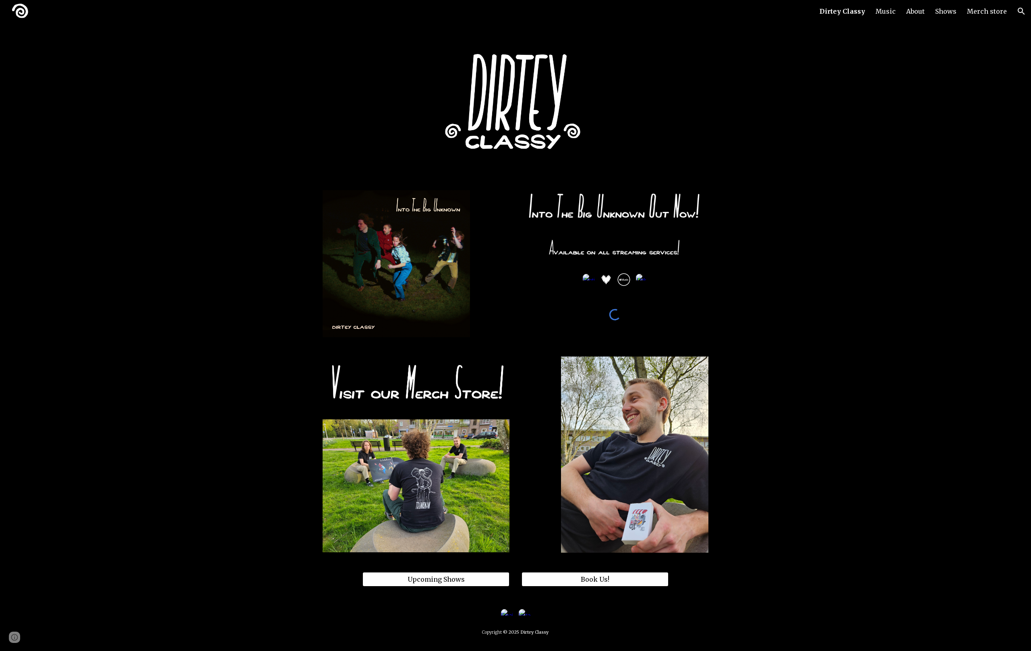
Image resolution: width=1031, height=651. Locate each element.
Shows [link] (945, 11)
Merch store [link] (987, 11)
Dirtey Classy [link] (842, 11)
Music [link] (886, 11)
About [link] (915, 11)
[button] (1021, 11)
